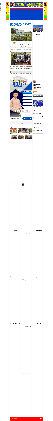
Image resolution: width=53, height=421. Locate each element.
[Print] (14, 43)
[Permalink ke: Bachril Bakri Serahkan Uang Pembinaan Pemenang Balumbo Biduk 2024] (21, 136)
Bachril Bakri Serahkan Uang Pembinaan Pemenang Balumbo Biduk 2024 (21, 139)
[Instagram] (15, 43)
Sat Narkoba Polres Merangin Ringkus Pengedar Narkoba (39, 277)
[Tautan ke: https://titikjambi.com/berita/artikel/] (42, 24)
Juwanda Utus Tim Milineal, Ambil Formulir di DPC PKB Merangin (39, 183)
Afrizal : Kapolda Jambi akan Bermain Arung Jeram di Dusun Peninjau (38, 108)
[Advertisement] (26, 13)
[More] (17, 43)
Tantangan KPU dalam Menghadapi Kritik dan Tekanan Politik (38, 34)
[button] (42, 0)
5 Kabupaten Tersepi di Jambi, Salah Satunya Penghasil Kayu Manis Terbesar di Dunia (37, 32)
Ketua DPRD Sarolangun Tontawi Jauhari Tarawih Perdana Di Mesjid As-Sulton (15, 125)
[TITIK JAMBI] (26, 4)
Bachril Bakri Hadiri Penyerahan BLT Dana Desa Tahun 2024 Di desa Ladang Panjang (28, 139)
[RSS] (22, 123)
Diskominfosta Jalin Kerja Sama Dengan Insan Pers (16, 277)
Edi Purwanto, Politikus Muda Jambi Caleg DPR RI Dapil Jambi (37, 95)
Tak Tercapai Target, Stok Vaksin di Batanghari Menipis (28, 186)
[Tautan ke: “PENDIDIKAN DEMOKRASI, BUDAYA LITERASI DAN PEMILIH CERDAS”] (34, 84)
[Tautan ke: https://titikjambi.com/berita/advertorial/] (42, 116)
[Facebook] (11, 43)
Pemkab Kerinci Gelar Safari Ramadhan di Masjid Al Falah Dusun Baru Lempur (16, 370)
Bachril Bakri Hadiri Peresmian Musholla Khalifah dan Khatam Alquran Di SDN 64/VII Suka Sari (13, 139)
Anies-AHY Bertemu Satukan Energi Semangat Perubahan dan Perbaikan (38, 106)
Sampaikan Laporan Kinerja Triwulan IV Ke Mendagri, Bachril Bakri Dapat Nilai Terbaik (21, 133)
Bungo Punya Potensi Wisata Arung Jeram (37, 110)
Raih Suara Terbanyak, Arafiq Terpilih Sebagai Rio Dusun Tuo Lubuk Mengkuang (38, 127)
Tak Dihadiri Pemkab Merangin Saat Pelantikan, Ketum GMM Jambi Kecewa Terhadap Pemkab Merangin (39, 323)
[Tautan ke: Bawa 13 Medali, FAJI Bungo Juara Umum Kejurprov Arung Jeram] (11, 252)
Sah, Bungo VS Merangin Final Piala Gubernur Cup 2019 (38, 112)
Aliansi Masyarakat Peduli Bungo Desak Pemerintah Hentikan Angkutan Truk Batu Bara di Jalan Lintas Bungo (16, 183)
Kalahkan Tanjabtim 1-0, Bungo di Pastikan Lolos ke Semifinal (37, 113)
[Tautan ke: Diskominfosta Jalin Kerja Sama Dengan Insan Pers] (11, 299)
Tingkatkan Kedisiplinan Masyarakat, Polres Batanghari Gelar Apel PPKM (28, 280)
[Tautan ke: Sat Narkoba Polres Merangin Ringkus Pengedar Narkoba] (34, 299)
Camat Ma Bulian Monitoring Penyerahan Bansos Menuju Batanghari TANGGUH (27, 233)
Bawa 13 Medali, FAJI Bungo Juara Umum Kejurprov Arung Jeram (16, 230)
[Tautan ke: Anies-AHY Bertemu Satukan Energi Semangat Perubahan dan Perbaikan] (38, 103)
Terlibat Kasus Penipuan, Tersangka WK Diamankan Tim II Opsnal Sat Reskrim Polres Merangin (39, 230)
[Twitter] (12, 43)
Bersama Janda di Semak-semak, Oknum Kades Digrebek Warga (39, 370)
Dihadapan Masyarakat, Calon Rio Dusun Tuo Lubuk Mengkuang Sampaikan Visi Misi (38, 129)
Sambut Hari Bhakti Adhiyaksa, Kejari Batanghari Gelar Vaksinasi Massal (28, 326)
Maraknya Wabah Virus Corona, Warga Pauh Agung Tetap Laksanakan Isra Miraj (38, 130)
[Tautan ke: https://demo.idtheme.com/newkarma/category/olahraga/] (42, 99)
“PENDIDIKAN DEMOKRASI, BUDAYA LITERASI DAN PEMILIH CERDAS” (39, 84)
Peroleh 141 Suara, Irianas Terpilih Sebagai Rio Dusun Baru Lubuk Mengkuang (37, 125)
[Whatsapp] (13, 43)
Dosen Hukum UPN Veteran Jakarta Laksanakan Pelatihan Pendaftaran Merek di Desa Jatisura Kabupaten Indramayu (39, 87)
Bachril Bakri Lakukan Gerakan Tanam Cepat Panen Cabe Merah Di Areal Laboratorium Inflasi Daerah (28, 133)
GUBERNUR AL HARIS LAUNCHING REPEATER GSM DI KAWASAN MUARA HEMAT (27, 125)
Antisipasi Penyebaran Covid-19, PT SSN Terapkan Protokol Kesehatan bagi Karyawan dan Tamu (38, 123)
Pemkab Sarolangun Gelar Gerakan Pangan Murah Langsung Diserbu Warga (13, 133)
